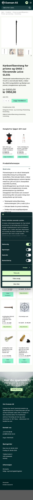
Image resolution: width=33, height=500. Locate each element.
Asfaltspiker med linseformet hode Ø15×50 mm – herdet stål (7, 350)
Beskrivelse (6, 169)
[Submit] (29, 7)
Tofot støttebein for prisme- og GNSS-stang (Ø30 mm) (23, 148)
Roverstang (18, 14)
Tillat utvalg (16, 278)
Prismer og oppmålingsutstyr (20, 12)
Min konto (6, 469)
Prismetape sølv (23, 316)
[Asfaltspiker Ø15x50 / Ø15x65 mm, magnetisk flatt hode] (8, 307)
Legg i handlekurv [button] (8, 156)
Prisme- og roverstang (7, 14)
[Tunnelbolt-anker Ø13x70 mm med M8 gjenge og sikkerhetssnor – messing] (24, 338)
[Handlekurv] (26, 2)
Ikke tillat (16, 284)
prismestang (21, 114)
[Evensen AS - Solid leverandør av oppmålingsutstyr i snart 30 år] (10, 2)
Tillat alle (16, 273)
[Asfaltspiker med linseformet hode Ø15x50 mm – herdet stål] (8, 338)
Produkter (8, 12)
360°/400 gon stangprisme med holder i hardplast (8, 148)
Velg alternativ (23, 293)
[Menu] (31, 3)
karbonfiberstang (13, 114)
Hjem (2, 12)
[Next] (28, 32)
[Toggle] (16, 168)
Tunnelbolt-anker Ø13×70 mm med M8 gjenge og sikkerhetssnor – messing (24, 351)
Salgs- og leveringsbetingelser (12, 471)
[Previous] (4, 32)
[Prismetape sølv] (24, 307)
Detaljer (25, 267)
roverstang (6, 116)
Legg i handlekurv (19, 101)
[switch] (28, 249)
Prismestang (26, 110)
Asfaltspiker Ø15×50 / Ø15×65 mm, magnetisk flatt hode (8, 319)
